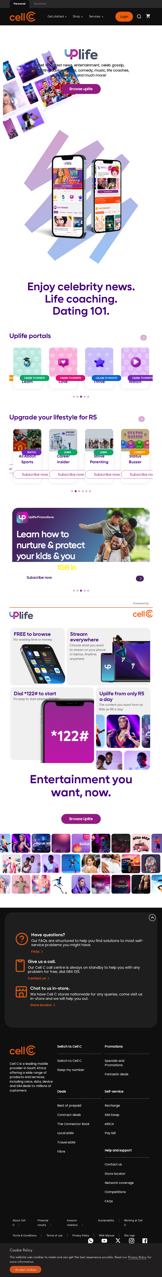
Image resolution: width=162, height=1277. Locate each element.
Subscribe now (35, 474)
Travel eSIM (66, 1142)
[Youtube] (105, 1242)
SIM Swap (112, 1115)
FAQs (35, 951)
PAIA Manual (106, 1235)
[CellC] (22, 16)
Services (95, 16)
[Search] (139, 16)
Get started (56, 16)
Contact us (37, 978)
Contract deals (69, 1115)
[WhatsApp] (91, 1242)
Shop (76, 16)
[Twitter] (118, 1242)
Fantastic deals (116, 1074)
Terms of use (54, 1235)
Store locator (41, 1005)
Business (40, 3)
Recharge (112, 1105)
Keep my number (70, 1070)
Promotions (114, 1046)
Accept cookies (25, 1269)
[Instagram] (132, 1242)
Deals (61, 1091)
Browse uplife (81, 88)
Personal (19, 3)
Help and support (118, 1150)
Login (124, 16)
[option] (27, 368)
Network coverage (119, 1183)
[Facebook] (145, 1242)
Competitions (115, 1192)
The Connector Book (73, 1124)
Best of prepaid (69, 1105)
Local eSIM (65, 1133)
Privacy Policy (81, 1235)
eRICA (109, 1124)
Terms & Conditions (25, 1235)
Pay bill (110, 1133)
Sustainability (106, 1220)
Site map (129, 1235)
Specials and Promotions (114, 1063)
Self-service (114, 1091)
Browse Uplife (80, 818)
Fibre (61, 1151)
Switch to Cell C (69, 1046)
